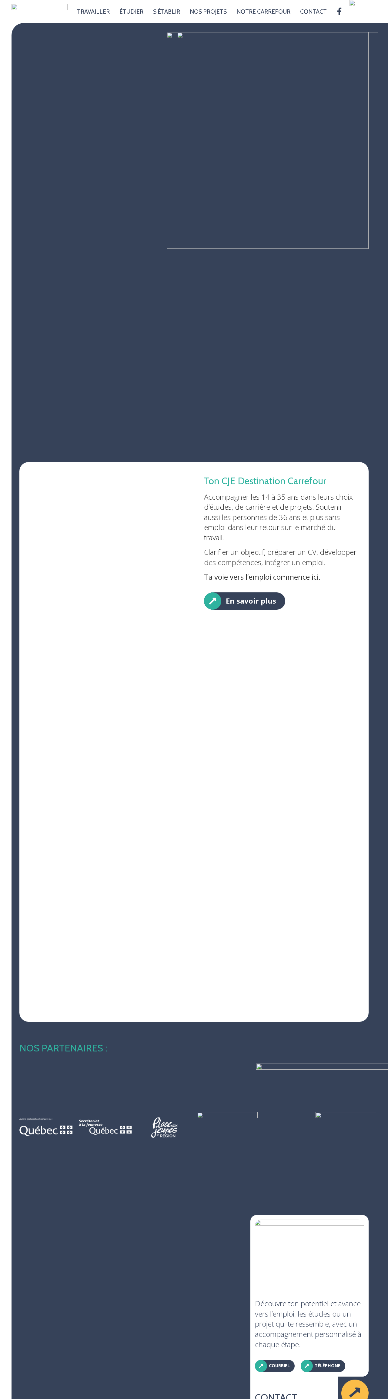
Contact (313, 11)
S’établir (166, 11)
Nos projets (208, 11)
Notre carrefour (263, 11)
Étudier (131, 11)
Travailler (93, 11)
